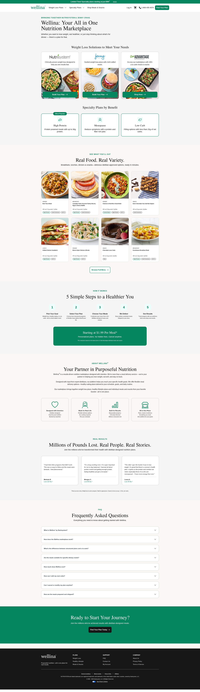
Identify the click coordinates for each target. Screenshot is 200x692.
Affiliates (117, 673)
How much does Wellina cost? (54, 567)
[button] (100, 2)
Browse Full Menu (99, 270)
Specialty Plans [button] (75, 8)
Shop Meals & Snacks (95, 8)
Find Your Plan (162, 8)
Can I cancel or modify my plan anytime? (58, 585)
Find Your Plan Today (98, 630)
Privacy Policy (137, 661)
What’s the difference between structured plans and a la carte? (66, 548)
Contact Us (106, 661)
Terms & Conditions (86, 673)
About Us (136, 658)
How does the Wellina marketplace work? (58, 539)
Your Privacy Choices (102, 681)
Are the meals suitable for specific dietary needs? (61, 557)
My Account (106, 664)
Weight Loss (77, 658)
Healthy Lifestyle (78, 661)
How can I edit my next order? (54, 576)
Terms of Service (138, 664)
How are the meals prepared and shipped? (59, 594)
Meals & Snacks (78, 664)
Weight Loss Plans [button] (56, 8)
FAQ (104, 658)
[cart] (135, 7)
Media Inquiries (98, 673)
